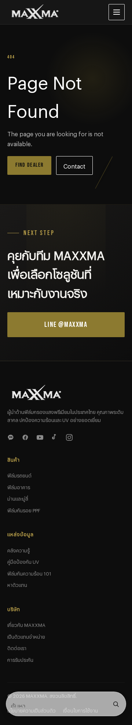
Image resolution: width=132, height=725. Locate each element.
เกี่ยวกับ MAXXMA (26, 624)
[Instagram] (70, 436)
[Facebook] (26, 436)
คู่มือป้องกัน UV (23, 561)
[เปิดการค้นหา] (116, 704)
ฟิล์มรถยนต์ (19, 474)
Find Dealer (29, 165)
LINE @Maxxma (65, 324)
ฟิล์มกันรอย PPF (23, 509)
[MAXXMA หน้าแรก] (52, 12)
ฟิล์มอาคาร (18, 486)
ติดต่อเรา (16, 647)
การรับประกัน (20, 659)
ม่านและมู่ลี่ (17, 497)
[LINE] (11, 436)
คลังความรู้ (18, 549)
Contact (74, 165)
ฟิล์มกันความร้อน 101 (29, 572)
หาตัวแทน (17, 584)
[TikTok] (55, 436)
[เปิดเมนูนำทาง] (117, 12)
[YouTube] (41, 436)
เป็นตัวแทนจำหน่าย (26, 636)
